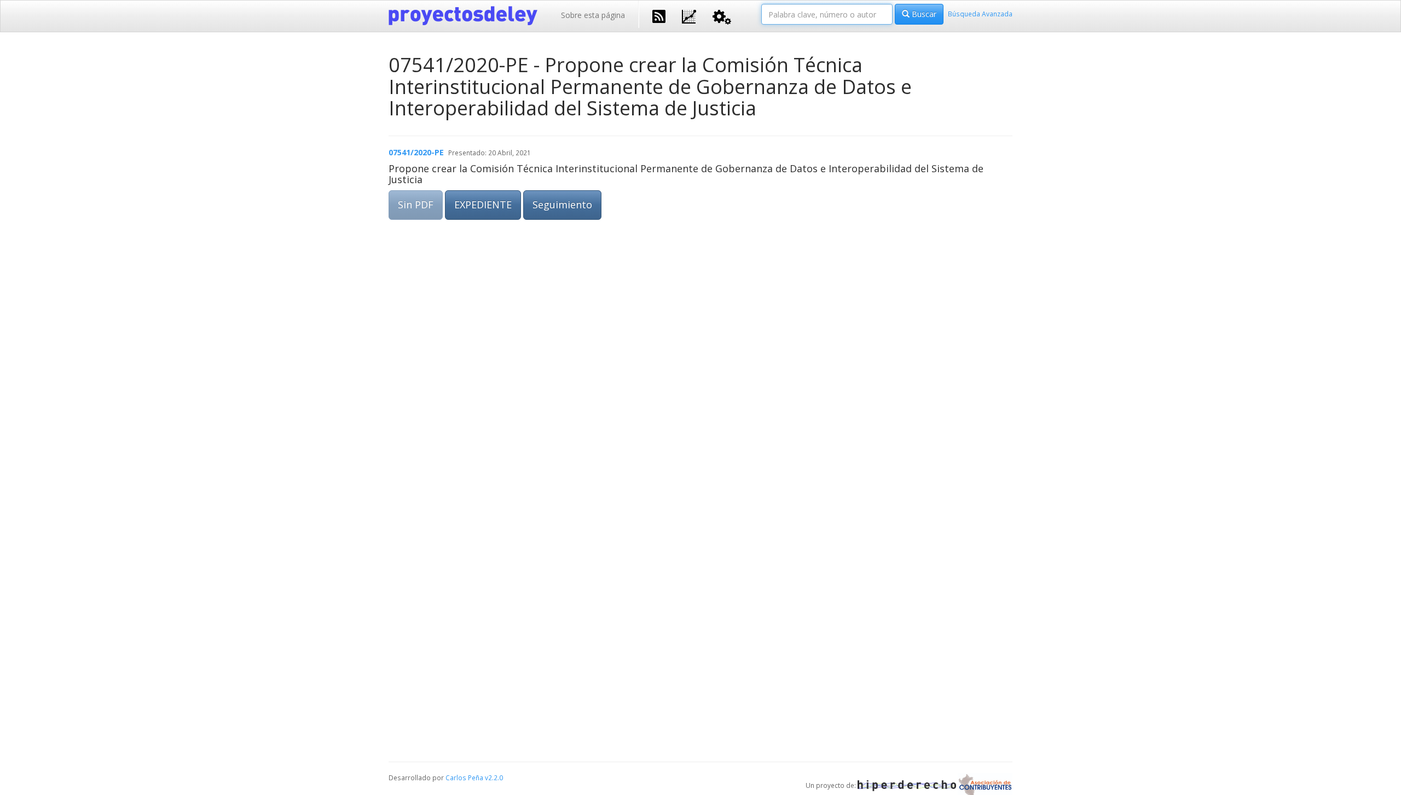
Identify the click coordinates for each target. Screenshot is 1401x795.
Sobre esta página (593, 15)
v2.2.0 (494, 777)
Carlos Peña (464, 777)
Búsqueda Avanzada (980, 13)
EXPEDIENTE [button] (483, 204)
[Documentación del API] (721, 16)
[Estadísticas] (689, 16)
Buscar (923, 14)
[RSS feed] (659, 15)
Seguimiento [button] (562, 204)
